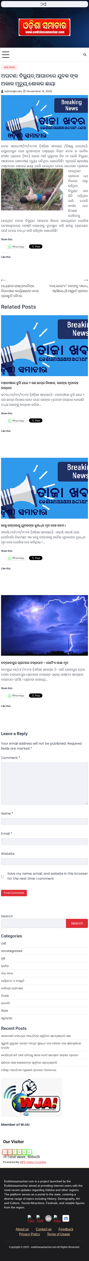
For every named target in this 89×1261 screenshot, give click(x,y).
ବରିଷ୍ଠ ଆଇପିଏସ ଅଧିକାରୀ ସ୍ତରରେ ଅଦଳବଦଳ (28, 1070)
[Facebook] (31, 1220)
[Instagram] (57, 1220)
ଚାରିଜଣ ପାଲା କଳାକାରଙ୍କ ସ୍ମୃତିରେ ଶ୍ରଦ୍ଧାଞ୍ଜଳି (29, 1062)
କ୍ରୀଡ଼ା (5, 966)
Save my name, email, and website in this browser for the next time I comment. (47, 876)
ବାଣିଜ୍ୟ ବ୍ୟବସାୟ (12, 988)
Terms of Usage (58, 1234)
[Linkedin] (48, 1220)
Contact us (44, 1229)
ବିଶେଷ (5, 996)
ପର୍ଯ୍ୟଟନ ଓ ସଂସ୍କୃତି (12, 981)
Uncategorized (11, 951)
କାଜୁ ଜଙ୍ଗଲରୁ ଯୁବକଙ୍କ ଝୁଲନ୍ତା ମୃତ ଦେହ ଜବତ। (33, 525)
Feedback (66, 1229)
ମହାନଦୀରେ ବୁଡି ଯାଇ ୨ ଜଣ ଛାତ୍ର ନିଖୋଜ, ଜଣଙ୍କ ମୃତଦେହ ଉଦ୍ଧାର (39, 385)
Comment (10, 757)
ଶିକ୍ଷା (4, 1011)
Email (6, 833)
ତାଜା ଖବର (9, 67)
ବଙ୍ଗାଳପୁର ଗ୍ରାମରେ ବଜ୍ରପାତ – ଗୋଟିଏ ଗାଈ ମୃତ (36, 663)
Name (7, 813)
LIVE (3, 943)
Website (7, 853)
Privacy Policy (29, 1234)
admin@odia (13, 91)
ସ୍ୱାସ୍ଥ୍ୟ (6, 1018)
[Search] (85, 55)
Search (7, 916)
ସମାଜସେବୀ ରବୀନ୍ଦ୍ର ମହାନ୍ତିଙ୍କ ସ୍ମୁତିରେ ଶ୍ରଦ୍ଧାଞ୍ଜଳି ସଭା (36, 1036)
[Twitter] (39, 1220)
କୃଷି (3, 958)
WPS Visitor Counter (33, 1162)
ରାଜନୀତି (5, 1003)
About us (22, 1229)
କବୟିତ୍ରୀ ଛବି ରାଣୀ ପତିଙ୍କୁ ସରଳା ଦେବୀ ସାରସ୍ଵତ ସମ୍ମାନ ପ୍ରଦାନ (39, 1055)
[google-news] (66, 1220)
